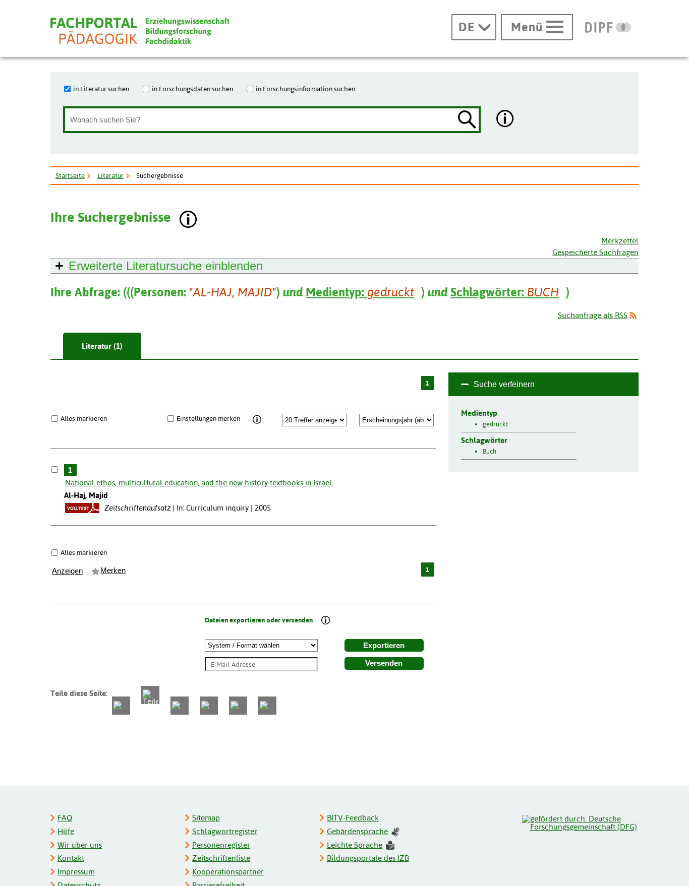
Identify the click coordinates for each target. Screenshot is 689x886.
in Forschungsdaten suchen (192, 89)
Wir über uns (80, 845)
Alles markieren (84, 418)
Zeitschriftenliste (221, 858)
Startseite (70, 175)
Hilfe (66, 831)
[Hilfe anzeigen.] (505, 119)
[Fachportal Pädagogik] (139, 31)
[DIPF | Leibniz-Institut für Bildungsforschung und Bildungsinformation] (608, 27)
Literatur (110, 175)
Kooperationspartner (228, 871)
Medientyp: (360, 292)
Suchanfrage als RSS (592, 315)
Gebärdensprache (357, 831)
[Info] (257, 419)
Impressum (76, 871)
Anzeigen (67, 571)
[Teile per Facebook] (121, 706)
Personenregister (221, 845)
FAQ (65, 817)
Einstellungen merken (208, 418)
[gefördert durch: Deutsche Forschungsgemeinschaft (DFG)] (580, 821)
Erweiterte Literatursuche (166, 266)
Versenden (384, 663)
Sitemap (206, 817)
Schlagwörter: (504, 292)
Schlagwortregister (224, 831)
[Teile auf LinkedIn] (209, 706)
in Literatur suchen (101, 89)
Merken (113, 570)
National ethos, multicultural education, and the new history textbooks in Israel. (199, 482)
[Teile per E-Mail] (238, 706)
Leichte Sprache (354, 845)
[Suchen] (467, 120)
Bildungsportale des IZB (368, 858)
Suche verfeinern (504, 384)
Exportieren (384, 646)
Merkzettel (620, 240)
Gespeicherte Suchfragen (595, 252)
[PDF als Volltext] (82, 508)
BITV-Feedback (353, 817)
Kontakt (71, 858)
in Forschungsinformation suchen (305, 89)
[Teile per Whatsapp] (179, 706)
